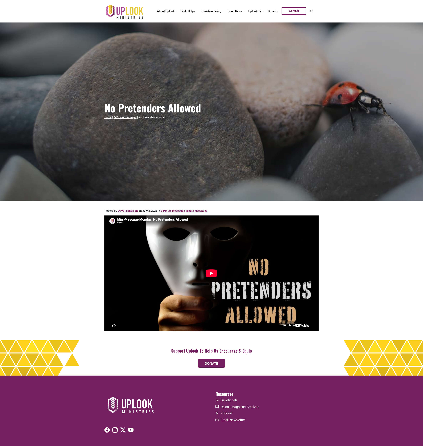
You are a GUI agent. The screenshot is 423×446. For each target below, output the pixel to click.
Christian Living (211, 11)
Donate (272, 11)
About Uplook (165, 11)
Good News (235, 11)
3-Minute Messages (125, 117)
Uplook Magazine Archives (239, 407)
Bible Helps (188, 11)
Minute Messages (196, 210)
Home (108, 117)
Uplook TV (255, 11)
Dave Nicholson (128, 210)
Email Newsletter (232, 420)
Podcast (226, 413)
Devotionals (228, 400)
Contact (294, 10)
